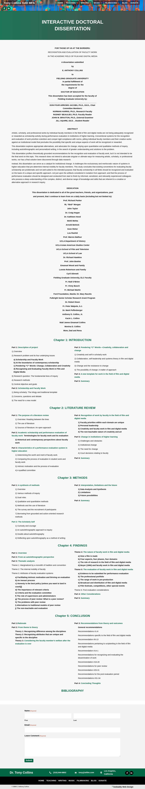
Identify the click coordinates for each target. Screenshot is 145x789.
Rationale (22, 623)
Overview (22, 553)
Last (75, 720)
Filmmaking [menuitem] (83, 780)
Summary (85, 381)
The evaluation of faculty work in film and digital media (108, 569)
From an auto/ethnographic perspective (36, 557)
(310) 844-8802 (59, 772)
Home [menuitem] (41, 780)
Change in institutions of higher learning (99, 437)
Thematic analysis (26, 561)
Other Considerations (90, 594)
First (26, 720)
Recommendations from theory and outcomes (102, 623)
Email (30, 725)
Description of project (28, 347)
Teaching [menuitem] (51, 780)
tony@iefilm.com (86, 772)
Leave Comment (35, 736)
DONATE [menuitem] (103, 780)
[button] (77, 3)
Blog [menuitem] (93, 780)
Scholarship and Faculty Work (32, 388)
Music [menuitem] (72, 780)
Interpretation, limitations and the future (99, 485)
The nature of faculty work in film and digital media (106, 552)
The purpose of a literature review (33, 415)
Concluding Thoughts (91, 683)
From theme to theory (28, 627)
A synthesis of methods (28, 485)
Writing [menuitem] (62, 780)
